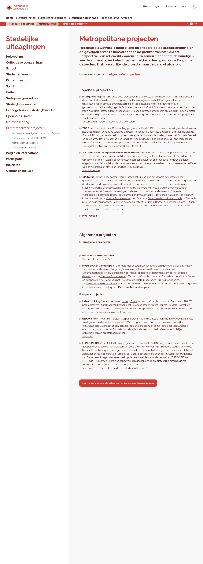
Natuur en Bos (175, 194)
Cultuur (11, 92)
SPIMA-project (112, 318)
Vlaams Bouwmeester (118, 198)
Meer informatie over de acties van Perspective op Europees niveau (118, 383)
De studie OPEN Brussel (24, 147)
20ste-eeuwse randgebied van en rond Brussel (35, 133)
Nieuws (147, 6)
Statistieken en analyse (83, 17)
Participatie (14, 159)
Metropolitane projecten (74, 24)
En (195, 24)
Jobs (183, 6)
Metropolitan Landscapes (25, 143)
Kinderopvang (16, 80)
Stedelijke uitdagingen (52, 17)
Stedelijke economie (21, 104)
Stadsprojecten (26, 17)
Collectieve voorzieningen (25, 62)
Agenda (159, 6)
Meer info (87, 336)
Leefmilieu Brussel (148, 269)
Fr (187, 24)
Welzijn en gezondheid (22, 98)
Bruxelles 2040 (104, 259)
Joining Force (129, 301)
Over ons (126, 17)
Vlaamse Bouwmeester (113, 276)
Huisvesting (14, 56)
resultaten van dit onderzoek (101, 283)
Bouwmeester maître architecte (165, 198)
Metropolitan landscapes (133, 287)
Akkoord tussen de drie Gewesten (116, 121)
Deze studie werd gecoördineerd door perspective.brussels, (135, 191)
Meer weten (89, 215)
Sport (10, 86)
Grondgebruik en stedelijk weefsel (31, 110)
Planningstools (109, 17)
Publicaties (172, 6)
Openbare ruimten (19, 116)
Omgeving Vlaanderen (122, 269)
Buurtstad (13, 165)
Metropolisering (47, 24)
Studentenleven (18, 74)
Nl (191, 24)
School (11, 68)
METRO (105, 368)
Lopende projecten (92, 74)
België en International (22, 153)
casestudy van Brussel (132, 368)
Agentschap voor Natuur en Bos (127, 272)
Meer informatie (91, 170)
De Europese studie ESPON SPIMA (29, 138)
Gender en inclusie (19, 171)
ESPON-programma (134, 322)
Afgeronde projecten (124, 74)
